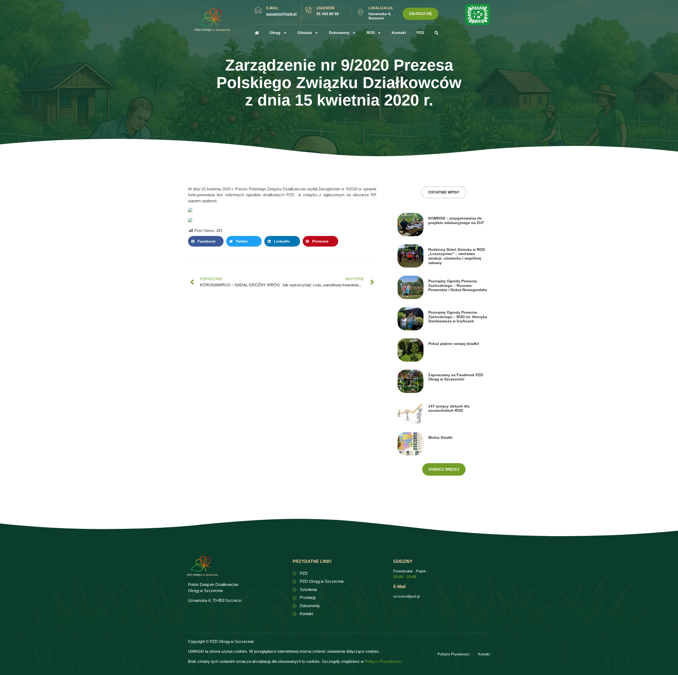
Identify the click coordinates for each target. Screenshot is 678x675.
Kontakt (399, 32)
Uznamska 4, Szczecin (379, 16)
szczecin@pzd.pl (406, 596)
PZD (420, 32)
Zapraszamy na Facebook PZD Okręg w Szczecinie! (455, 377)
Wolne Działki (440, 437)
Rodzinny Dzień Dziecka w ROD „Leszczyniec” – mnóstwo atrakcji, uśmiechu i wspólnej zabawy (456, 256)
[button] (206, 241)
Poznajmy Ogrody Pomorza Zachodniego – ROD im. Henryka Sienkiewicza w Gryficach (457, 316)
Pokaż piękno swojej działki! (453, 343)
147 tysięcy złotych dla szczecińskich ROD (449, 408)
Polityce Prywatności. (383, 661)
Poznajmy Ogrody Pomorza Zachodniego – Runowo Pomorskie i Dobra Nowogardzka (457, 285)
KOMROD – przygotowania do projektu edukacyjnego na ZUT (456, 220)
